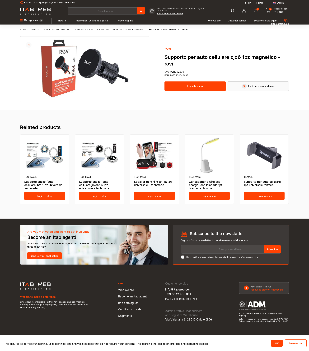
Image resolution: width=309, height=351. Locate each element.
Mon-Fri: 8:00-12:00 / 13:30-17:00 (181, 299)
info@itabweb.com (178, 289)
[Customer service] (232, 11)
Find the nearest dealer (170, 13)
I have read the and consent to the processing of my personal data (222, 257)
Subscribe (272, 249)
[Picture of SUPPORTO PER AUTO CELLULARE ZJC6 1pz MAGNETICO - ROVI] (29, 45)
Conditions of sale (129, 309)
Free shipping (125, 21)
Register (259, 3)
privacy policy (206, 257)
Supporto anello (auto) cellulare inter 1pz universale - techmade (44, 185)
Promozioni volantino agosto (92, 21)
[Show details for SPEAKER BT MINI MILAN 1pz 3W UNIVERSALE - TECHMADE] (154, 155)
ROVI (167, 48)
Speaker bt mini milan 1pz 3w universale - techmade (153, 183)
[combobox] (106, 11)
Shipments (125, 316)
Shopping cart (280, 9)
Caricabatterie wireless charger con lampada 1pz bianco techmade (206, 185)
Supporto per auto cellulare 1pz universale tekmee (262, 183)
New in (62, 21)
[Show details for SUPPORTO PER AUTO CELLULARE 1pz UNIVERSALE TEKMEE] (264, 155)
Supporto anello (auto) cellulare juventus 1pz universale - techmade (94, 185)
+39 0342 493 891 (178, 294)
